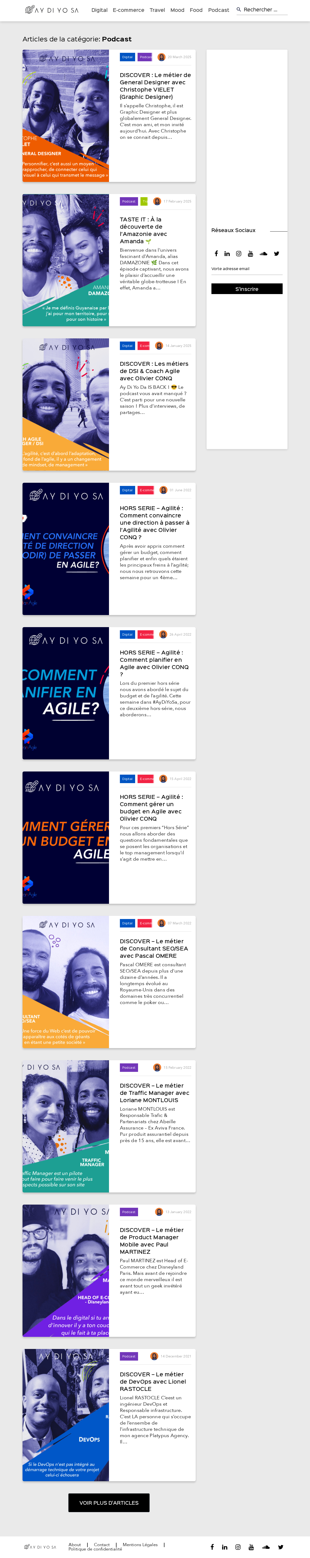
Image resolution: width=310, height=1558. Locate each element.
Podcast (218, 10)
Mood (177, 10)
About (75, 1545)
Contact (102, 1545)
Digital (100, 10)
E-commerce (128, 10)
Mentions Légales (140, 1545)
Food (196, 10)
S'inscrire (246, 288)
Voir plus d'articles (109, 1502)
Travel (157, 10)
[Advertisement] (247, 127)
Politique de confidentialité (95, 1549)
